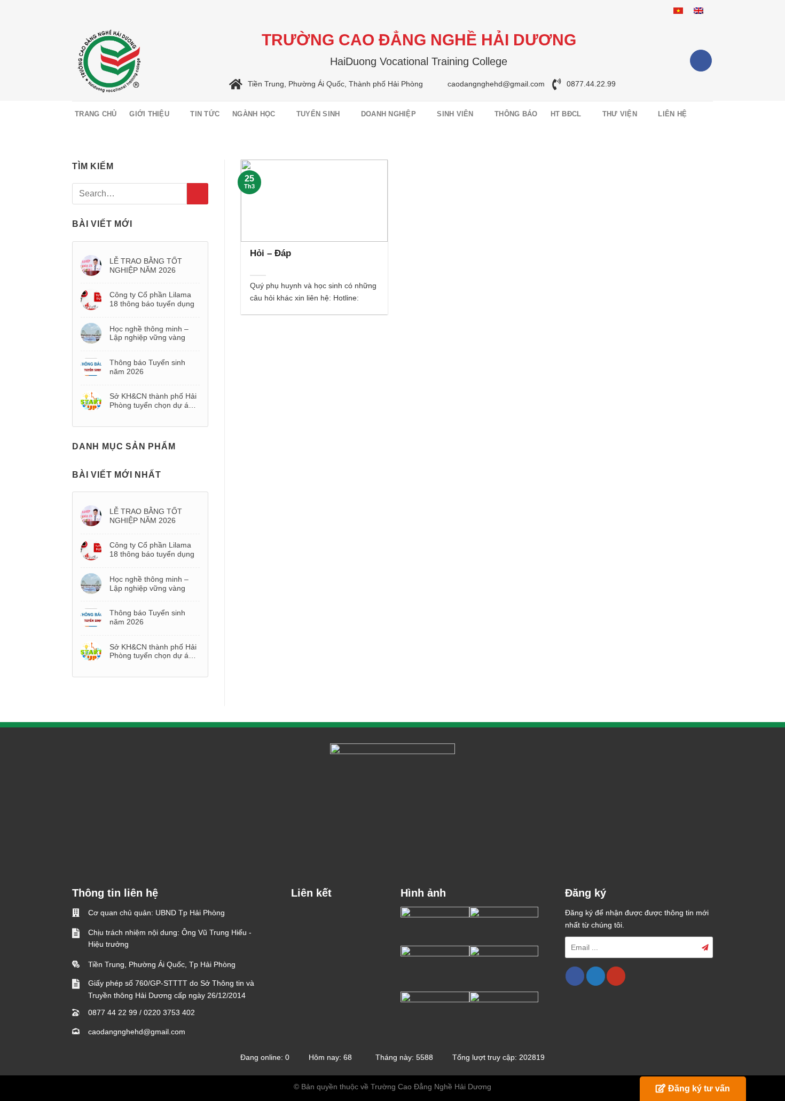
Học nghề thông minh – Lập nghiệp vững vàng (149, 333)
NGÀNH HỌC (253, 114)
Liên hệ (672, 114)
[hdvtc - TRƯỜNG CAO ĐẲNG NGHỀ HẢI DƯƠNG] (109, 61)
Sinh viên (455, 114)
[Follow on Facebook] (701, 61)
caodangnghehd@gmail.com (496, 84)
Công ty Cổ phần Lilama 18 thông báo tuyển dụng (151, 299)
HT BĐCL (566, 114)
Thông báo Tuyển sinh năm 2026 (147, 367)
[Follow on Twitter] (595, 976)
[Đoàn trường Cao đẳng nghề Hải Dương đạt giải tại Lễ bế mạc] (435, 926)
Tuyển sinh (318, 114)
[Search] (706, 114)
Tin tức (204, 114)
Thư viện (619, 114)
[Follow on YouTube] (616, 976)
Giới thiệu (149, 114)
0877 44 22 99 (112, 1012)
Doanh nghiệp (388, 114)
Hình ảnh (423, 893)
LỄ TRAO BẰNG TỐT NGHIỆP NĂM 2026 (145, 265)
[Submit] (197, 193)
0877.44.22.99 (591, 84)
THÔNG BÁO (515, 114)
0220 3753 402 (169, 1012)
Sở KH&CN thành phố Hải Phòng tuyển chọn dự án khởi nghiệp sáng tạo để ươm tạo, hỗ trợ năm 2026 (154, 401)
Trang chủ (95, 114)
